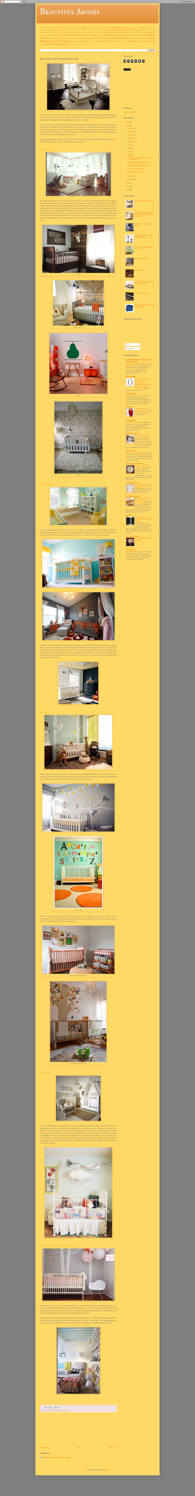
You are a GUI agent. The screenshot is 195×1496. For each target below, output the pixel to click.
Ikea (126, 30)
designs (88, 38)
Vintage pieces (68, 35)
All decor (63, 28)
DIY (139, 28)
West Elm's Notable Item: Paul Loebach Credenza (144, 283)
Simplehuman (126, 32)
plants (116, 41)
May (129, 148)
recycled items (123, 41)
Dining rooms (44, 30)
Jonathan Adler (144, 30)
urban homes (72, 44)
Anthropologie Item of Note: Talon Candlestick (144, 236)
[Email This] (49, 1407)
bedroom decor (137, 35)
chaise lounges (57, 38)
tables (145, 41)
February (131, 176)
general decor (123, 38)
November (131, 132)
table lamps (139, 41)
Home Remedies (98, 30)
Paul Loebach (99, 32)
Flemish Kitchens (140, 270)
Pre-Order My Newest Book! (135, 552)
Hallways (89, 30)
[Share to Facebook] (56, 1407)
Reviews (120, 32)
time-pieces (48, 44)
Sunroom (145, 32)
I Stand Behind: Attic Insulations (137, 163)
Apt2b (99, 28)
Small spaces (135, 32)
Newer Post (44, 1448)
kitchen (49, 41)
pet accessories (95, 41)
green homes (135, 38)
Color (103, 28)
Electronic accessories (56, 30)
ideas (42, 41)
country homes (80, 38)
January (130, 179)
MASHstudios (60, 32)
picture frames (104, 41)
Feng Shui (72, 30)
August (130, 142)
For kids (77, 30)
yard (85, 44)
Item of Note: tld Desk (142, 258)
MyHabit (73, 32)
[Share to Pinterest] (58, 1407)
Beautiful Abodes (70, 12)
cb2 (144, 35)
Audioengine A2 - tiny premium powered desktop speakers (143, 519)
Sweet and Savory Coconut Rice (136, 452)
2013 (127, 126)
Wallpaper (86, 35)
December (131, 128)
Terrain (151, 32)
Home (79, 1448)
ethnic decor (96, 38)
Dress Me (129, 407)
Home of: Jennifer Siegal (135, 169)
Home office (107, 30)
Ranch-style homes (109, 32)
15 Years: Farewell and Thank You (137, 395)
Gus (85, 30)
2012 (127, 183)
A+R (58, 28)
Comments (129, 348)
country (72, 38)
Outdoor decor (90, 32)
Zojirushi (98, 35)
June (129, 145)
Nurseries (78, 32)
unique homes (61, 44)
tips (54, 44)
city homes (66, 38)
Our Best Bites (130, 450)
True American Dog (132, 536)
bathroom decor (119, 35)
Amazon (70, 28)
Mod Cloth (67, 32)
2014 (127, 122)
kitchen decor (58, 41)
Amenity (74, 28)
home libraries (150, 38)
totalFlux (128, 515)
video (78, 44)
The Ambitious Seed (132, 483)
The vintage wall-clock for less (144, 201)
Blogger (106, 1470)
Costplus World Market (113, 28)
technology (152, 41)
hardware (143, 38)
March (130, 155)
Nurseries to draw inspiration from (138, 166)
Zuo (102, 35)
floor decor (104, 38)
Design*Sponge (131, 393)
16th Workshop (44, 28)
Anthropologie (82, 28)
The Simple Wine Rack (142, 293)
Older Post (112, 1448)
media (74, 41)
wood (82, 44)
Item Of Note (133, 30)
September (131, 138)
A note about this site (133, 422)
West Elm (93, 35)
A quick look (53, 28)
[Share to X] (53, 1407)
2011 (127, 187)
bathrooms (128, 35)
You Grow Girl (130, 550)
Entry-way (66, 30)
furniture (111, 38)
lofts (70, 41)
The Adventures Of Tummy (134, 464)
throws (42, 44)
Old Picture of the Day (133, 433)
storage (132, 41)
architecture (108, 35)
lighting (66, 41)
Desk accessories (149, 28)
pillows (112, 41)
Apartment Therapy (92, 28)
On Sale (83, 32)
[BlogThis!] (51, 1407)
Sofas (141, 32)
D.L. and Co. (135, 28)
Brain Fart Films (131, 376)
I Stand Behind (118, 30)
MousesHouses (131, 420)
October (130, 135)
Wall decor (78, 35)
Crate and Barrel (126, 28)
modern (79, 41)
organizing (85, 41)
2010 (127, 190)
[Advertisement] (78, 1429)
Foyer (82, 30)
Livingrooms (43, 32)
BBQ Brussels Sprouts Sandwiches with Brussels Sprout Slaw (143, 500)
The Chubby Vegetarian (133, 496)
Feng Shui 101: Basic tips (135, 172)
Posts (128, 344)
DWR (142, 28)
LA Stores (152, 30)
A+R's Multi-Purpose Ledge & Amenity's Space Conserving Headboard (144, 214)
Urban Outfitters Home (56, 35)
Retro (115, 32)
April (129, 152)
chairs (50, 38)
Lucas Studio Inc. (51, 32)
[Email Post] (45, 1407)
